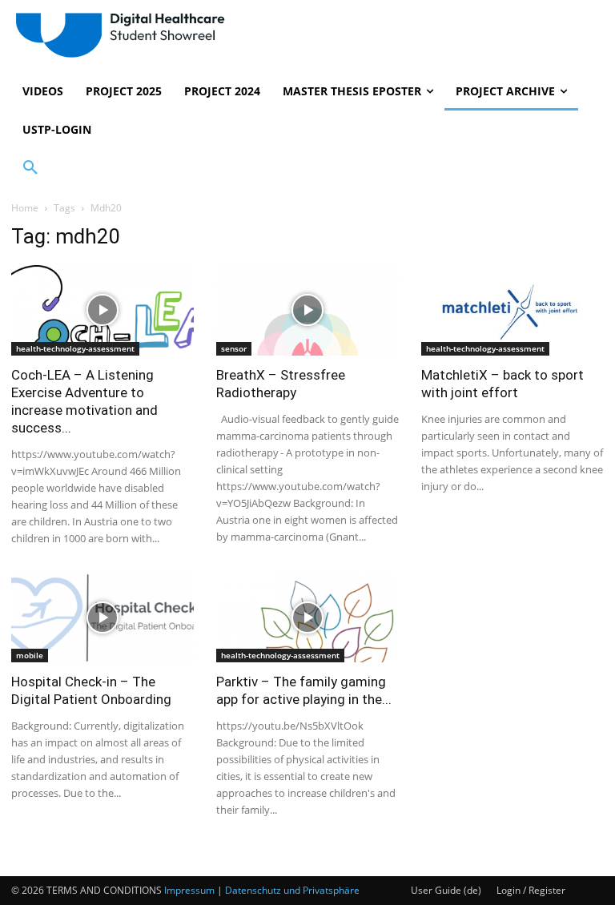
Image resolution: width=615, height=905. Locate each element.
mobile (29, 655)
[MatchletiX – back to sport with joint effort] (512, 310)
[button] (30, 168)
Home (24, 208)
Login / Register (530, 890)
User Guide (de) (446, 890)
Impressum (189, 890)
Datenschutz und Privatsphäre (292, 890)
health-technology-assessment (75, 348)
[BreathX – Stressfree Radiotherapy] (307, 310)
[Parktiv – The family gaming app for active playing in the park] (307, 618)
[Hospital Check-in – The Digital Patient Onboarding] (102, 618)
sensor (234, 348)
